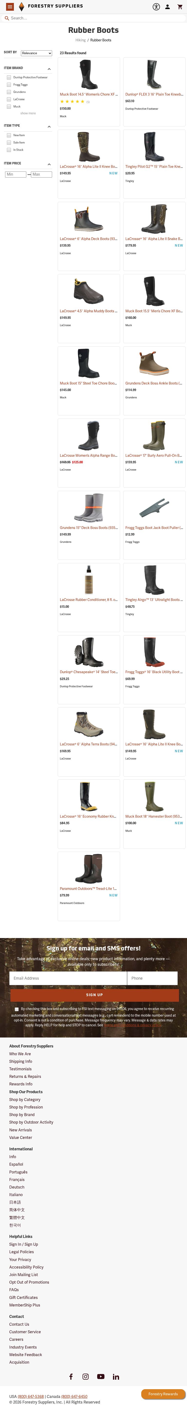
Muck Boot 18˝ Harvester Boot (155, 816)
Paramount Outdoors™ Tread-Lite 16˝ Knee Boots (104, 888)
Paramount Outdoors (72, 903)
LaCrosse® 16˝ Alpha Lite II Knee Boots (96, 166)
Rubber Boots (93, 31)
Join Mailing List (23, 1274)
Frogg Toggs (132, 542)
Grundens (131, 397)
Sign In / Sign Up (23, 1244)
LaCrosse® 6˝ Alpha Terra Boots (91, 744)
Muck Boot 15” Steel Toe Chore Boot (94, 383)
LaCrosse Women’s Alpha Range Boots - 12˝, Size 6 (105, 455)
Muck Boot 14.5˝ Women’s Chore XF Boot (98, 94)
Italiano (16, 1194)
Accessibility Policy (26, 1267)
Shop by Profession (26, 1107)
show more (28, 113)
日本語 (15, 1202)
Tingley (129, 181)
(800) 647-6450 (74, 1396)
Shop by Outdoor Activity (31, 1122)
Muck (63, 116)
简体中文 (17, 1209)
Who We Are (20, 1053)
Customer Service (25, 1331)
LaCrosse (65, 181)
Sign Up (94, 995)
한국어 (15, 1225)
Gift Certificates (23, 1297)
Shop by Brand (22, 1114)
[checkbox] (8, 77)
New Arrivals (20, 1130)
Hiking (80, 40)
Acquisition (19, 1362)
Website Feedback (25, 1354)
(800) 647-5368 (31, 1396)
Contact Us (19, 1324)
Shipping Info (20, 1061)
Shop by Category (24, 1099)
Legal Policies (21, 1251)
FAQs (14, 1289)
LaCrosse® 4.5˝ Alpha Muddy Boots (93, 311)
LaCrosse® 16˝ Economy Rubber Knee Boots (100, 816)
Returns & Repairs (25, 1076)
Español (16, 1164)
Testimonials (20, 1069)
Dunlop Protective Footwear (141, 108)
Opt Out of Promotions (29, 1282)
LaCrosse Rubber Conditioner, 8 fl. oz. (95, 600)
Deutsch (16, 1187)
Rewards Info (20, 1084)
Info (12, 1156)
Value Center (20, 1137)
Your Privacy (20, 1259)
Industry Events (23, 1347)
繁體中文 (17, 1217)
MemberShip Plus (24, 1305)
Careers (16, 1339)
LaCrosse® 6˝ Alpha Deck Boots (91, 239)
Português (18, 1172)
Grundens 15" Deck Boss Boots (90, 528)
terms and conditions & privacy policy (132, 1025)
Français (17, 1179)
